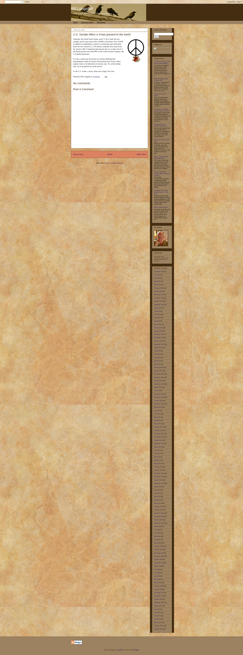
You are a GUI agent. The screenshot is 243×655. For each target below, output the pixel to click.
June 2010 (157, 493)
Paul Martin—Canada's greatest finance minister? (162, 110)
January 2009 (158, 549)
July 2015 (157, 311)
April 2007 (157, 619)
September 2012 (159, 404)
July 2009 (157, 529)
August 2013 (158, 387)
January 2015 (158, 331)
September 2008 (159, 563)
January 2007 (158, 629)
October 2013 (158, 380)
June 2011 (157, 453)
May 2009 (157, 536)
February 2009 (158, 546)
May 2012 (157, 417)
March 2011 (157, 463)
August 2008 (158, 566)
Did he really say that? (161, 207)
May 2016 (157, 278)
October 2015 (158, 301)
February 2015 (158, 328)
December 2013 (159, 374)
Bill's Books (101, 22)
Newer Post (78, 154)
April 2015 (157, 321)
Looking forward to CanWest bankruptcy (160, 125)
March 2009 (157, 543)
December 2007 (159, 592)
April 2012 (157, 420)
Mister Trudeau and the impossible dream (161, 157)
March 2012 (157, 423)
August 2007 (158, 606)
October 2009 (158, 520)
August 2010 (158, 486)
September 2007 (159, 602)
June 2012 (157, 414)
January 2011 (158, 470)
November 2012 (159, 397)
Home (75, 22)
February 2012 (158, 427)
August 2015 (158, 308)
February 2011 (158, 467)
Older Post (141, 154)
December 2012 (159, 394)
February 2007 (158, 626)
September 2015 (159, 304)
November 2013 (159, 377)
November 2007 (159, 596)
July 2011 (157, 450)
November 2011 (159, 437)
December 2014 (159, 334)
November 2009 (159, 516)
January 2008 (158, 589)
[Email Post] (105, 77)
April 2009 (157, 539)
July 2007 (157, 609)
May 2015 (157, 318)
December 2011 (159, 433)
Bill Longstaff (82, 9)
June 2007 (157, 612)
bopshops (120, 650)
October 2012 (158, 400)
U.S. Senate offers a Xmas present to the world (101, 34)
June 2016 (157, 275)
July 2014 (157, 351)
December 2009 (159, 513)
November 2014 (159, 337)
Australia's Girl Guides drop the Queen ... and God (161, 192)
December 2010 (159, 473)
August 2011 (158, 447)
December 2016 (159, 271)
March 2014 (157, 364)
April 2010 (157, 500)
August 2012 (158, 407)
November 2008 (159, 556)
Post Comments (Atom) (114, 163)
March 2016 (157, 284)
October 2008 (158, 559)
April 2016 (157, 281)
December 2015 (159, 294)
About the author (87, 22)
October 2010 (158, 480)
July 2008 (157, 569)
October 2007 (158, 599)
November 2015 (159, 298)
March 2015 (157, 324)
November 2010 (159, 476)
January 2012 (158, 430)
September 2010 (159, 483)
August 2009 (158, 526)
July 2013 (157, 390)
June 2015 (157, 314)
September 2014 (159, 344)
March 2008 (157, 582)
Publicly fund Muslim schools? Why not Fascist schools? (162, 173)
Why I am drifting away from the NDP (161, 79)
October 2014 (158, 341)
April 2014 (157, 361)
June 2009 (157, 533)
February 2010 (158, 506)
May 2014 (157, 357)
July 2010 (157, 490)
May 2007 (157, 616)
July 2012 (157, 410)
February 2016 (158, 288)
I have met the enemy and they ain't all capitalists (162, 62)
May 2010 (157, 496)
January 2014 (158, 371)
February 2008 (158, 586)
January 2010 (158, 510)
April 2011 (157, 460)
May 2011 (157, 457)
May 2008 (157, 576)
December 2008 (159, 553)
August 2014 (158, 347)
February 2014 (158, 367)
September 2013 (159, 384)
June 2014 (157, 354)
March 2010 (157, 503)
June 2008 (157, 573)
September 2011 (159, 443)
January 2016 (158, 291)
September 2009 (159, 523)
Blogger (136, 650)
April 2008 (157, 579)
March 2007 (157, 622)
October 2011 (158, 440)
